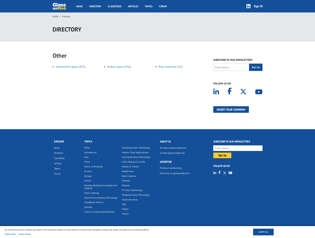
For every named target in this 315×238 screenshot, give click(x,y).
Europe (88, 176)
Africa (87, 147)
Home (55, 16)
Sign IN (258, 6)
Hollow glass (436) (119, 67)
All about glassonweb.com (173, 147)
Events (87, 180)
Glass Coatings (91, 192)
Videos (125, 209)
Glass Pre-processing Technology (100, 197)
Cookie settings (25, 234)
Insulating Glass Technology (136, 147)
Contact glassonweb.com (172, 152)
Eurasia (88, 171)
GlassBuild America (93, 202)
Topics (148, 6)
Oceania (126, 180)
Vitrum (125, 213)
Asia (86, 157)
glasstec (88, 207)
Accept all (263, 232)
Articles (133, 6)
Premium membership (171, 168)
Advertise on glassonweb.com (174, 173)
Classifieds (114, 6)
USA (124, 204)
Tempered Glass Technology (136, 194)
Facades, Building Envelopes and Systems (100, 187)
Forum (163, 6)
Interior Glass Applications (135, 152)
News (79, 6)
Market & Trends (130, 166)
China (87, 161)
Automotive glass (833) (70, 67)
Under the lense (130, 199)
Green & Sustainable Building (99, 211)
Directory (95, 6)
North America (129, 176)
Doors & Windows (93, 166)
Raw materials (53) (170, 67)
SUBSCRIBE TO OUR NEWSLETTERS (232, 59)
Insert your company (231, 109)
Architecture (90, 152)
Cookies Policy (10, 234)
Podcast (126, 185)
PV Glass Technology (132, 190)
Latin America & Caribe (133, 161)
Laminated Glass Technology (136, 157)
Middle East (128, 171)
